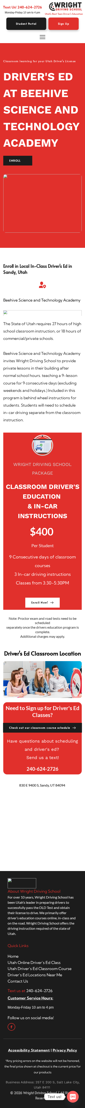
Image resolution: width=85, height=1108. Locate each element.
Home (13, 956)
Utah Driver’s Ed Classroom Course (39, 968)
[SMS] (73, 1097)
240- (21, 7)
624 (29, 7)
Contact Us (18, 981)
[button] (42, 37)
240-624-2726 (39, 990)
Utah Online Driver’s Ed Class (34, 962)
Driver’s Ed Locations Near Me (35, 974)
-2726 (37, 7)
